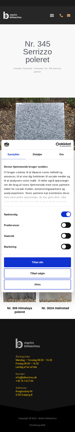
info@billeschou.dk (26, 377)
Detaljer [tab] (37, 154)
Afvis (37, 284)
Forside (17, 68)
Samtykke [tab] (14, 154)
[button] (52, 15)
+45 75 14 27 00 (24, 381)
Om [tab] (61, 154)
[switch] (66, 225)
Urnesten (38, 68)
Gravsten (27, 68)
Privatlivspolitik (37, 425)
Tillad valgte (37, 273)
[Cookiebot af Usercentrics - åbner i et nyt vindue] (55, 144)
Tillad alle (37, 262)
